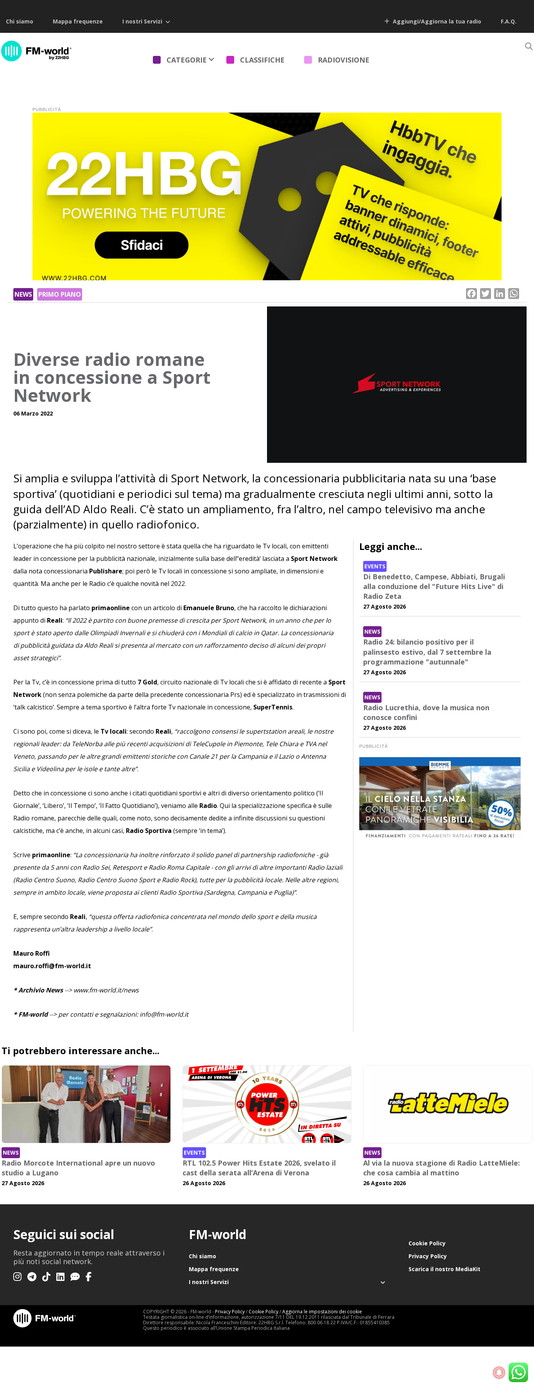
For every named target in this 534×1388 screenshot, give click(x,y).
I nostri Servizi (142, 21)
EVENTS (374, 566)
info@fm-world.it (164, 1014)
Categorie (187, 59)
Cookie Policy (427, 1243)
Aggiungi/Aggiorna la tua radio (436, 21)
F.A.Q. (508, 21)
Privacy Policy (428, 1256)
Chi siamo (19, 21)
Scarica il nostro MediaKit (444, 1269)
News (23, 294)
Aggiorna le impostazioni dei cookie (322, 1311)
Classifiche (262, 59)
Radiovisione (343, 59)
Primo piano (59, 294)
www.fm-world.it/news (106, 990)
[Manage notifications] (499, 1373)
